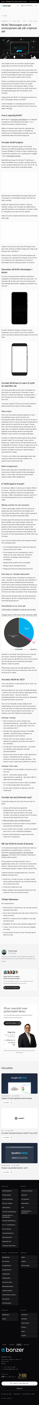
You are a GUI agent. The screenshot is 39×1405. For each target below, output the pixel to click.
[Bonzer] (6, 6)
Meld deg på (32, 1)
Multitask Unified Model (19, 120)
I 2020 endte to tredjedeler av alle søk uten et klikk (18, 610)
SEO (10, 109)
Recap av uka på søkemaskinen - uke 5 (14, 1168)
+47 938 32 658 (11, 1044)
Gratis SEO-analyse (11, 1023)
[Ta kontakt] (17, 5)
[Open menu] (36, 5)
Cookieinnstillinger (28, 1394)
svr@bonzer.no (10, 1040)
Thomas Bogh (12, 951)
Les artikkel (6, 1102)
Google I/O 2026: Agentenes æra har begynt (16, 1098)
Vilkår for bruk (6, 1394)
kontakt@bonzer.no (11, 1369)
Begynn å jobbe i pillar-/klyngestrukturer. (17, 821)
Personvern (16, 1394)
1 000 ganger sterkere (13, 156)
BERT (35, 154)
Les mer (3, 961)
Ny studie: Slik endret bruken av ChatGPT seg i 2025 (19, 1133)
